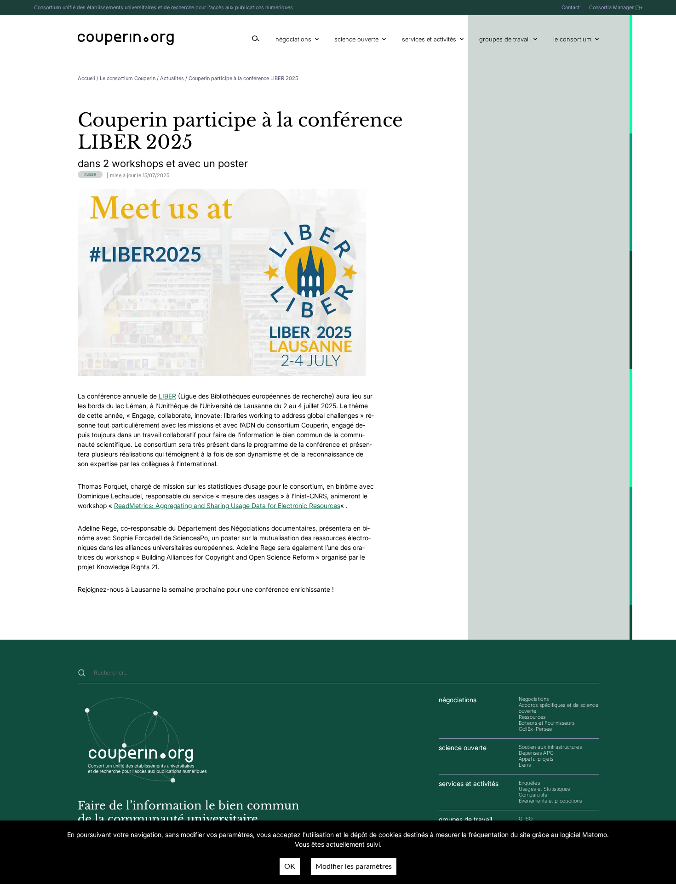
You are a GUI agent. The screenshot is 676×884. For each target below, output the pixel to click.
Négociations (534, 699)
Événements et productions (550, 800)
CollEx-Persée (535, 729)
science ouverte (356, 39)
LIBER (91, 174)
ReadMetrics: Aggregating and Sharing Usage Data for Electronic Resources (227, 505)
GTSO (526, 818)
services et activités (429, 39)
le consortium (572, 39)
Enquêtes (529, 783)
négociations (293, 39)
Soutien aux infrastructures (550, 747)
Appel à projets (536, 759)
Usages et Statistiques (544, 789)
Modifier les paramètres (353, 866)
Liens (525, 765)
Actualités (172, 78)
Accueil (86, 78)
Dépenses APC (536, 753)
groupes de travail (504, 39)
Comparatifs (533, 795)
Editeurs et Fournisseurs (547, 723)
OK (289, 866)
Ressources (532, 717)
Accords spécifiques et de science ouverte (559, 708)
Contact (570, 7)
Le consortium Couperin (127, 78)
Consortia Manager (611, 7)
